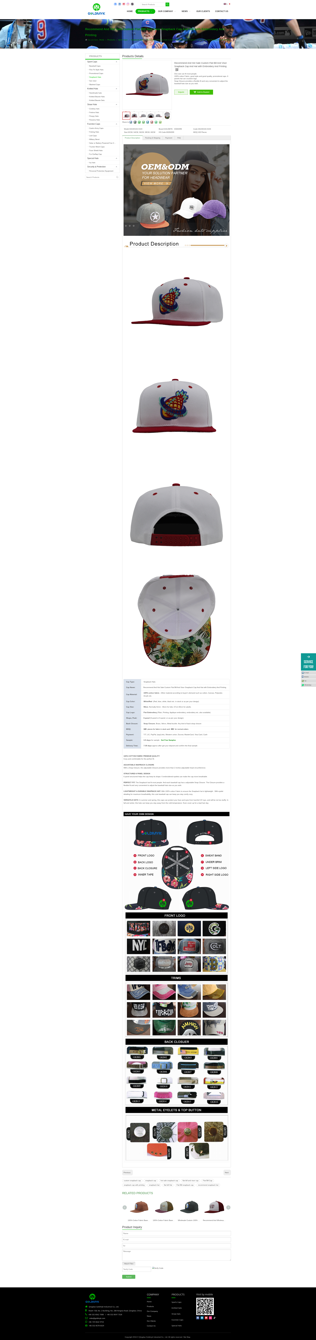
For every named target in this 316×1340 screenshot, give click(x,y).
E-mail (306, 673)
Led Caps (93, 136)
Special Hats (93, 158)
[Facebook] (115, 4)
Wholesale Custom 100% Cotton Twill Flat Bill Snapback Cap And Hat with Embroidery (189, 1220)
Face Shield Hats (96, 150)
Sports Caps (176, 1302)
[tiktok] (132, 4)
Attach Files (128, 1264)
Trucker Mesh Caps (97, 147)
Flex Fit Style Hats (96, 70)
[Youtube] (123, 4)
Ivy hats (92, 163)
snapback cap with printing (134, 1185)
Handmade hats (95, 93)
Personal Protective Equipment (101, 171)
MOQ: (195, 132)
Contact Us (151, 1326)
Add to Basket (203, 92)
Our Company (152, 1311)
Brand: (161, 129)
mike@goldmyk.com (97, 1318)
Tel (305, 681)
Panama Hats (94, 120)
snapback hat (154, 1185)
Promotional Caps (96, 73)
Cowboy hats (94, 109)
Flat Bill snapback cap (185, 1185)
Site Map (186, 1337)
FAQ (179, 138)
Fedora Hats (94, 112)
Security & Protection (96, 167)
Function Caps (93, 124)
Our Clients (151, 1321)
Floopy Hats (94, 116)
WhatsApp (307, 685)
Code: (195, 129)
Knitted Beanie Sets (97, 100)
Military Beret (94, 139)
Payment (168, 138)
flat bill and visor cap (190, 1181)
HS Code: (162, 132)
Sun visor (93, 81)
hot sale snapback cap (169, 1181)
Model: (126, 129)
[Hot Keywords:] (167, 4)
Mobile (306, 677)
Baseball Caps (94, 66)
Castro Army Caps (96, 128)
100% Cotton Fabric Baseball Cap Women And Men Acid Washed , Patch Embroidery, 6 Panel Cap (139, 1220)
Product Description (132, 138)
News (149, 1316)
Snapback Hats (95, 77)
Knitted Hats (92, 89)
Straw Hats (92, 104)
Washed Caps (94, 84)
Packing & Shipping (152, 138)
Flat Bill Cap (207, 1181)
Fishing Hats (94, 132)
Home (149, 1302)
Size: (126, 132)
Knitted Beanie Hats (97, 97)
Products (150, 1306)
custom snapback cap (132, 1181)
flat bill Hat (168, 1185)
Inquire (181, 92)
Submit (128, 1277)
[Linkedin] (119, 4)
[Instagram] (128, 4)
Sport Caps (92, 62)
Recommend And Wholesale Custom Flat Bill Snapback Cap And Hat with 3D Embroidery (214, 1220)
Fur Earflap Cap (95, 154)
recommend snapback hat (208, 1185)
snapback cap (150, 1181)
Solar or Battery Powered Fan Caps (103, 143)
